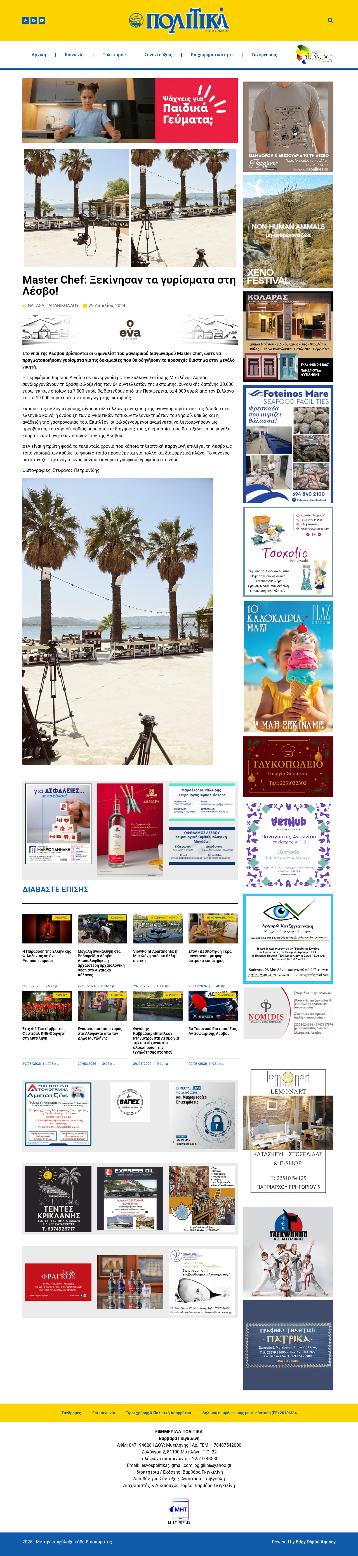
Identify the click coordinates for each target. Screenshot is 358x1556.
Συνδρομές (71, 1413)
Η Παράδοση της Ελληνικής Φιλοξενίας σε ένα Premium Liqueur (46, 956)
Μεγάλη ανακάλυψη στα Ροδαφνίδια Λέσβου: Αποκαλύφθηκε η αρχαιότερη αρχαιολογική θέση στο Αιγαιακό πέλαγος (101, 963)
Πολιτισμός (114, 54)
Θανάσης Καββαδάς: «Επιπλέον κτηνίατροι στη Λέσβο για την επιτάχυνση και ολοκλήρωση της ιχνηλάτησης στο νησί (156, 1040)
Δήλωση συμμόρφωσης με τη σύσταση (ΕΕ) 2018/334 (249, 1413)
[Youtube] (42, 20)
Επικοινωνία (103, 1413)
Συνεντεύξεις (158, 54)
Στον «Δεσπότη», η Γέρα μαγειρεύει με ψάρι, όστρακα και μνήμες (210, 956)
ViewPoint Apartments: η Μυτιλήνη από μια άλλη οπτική (155, 956)
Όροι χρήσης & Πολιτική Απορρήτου (158, 1413)
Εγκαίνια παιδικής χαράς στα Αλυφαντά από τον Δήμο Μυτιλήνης (100, 1033)
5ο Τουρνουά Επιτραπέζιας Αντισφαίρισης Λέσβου (213, 1031)
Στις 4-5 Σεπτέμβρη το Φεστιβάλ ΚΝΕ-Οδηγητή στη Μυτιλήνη (43, 1033)
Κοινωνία (74, 54)
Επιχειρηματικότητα (212, 54)
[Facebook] (33, 20)
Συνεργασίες (264, 54)
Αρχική (39, 54)
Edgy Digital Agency (316, 1542)
